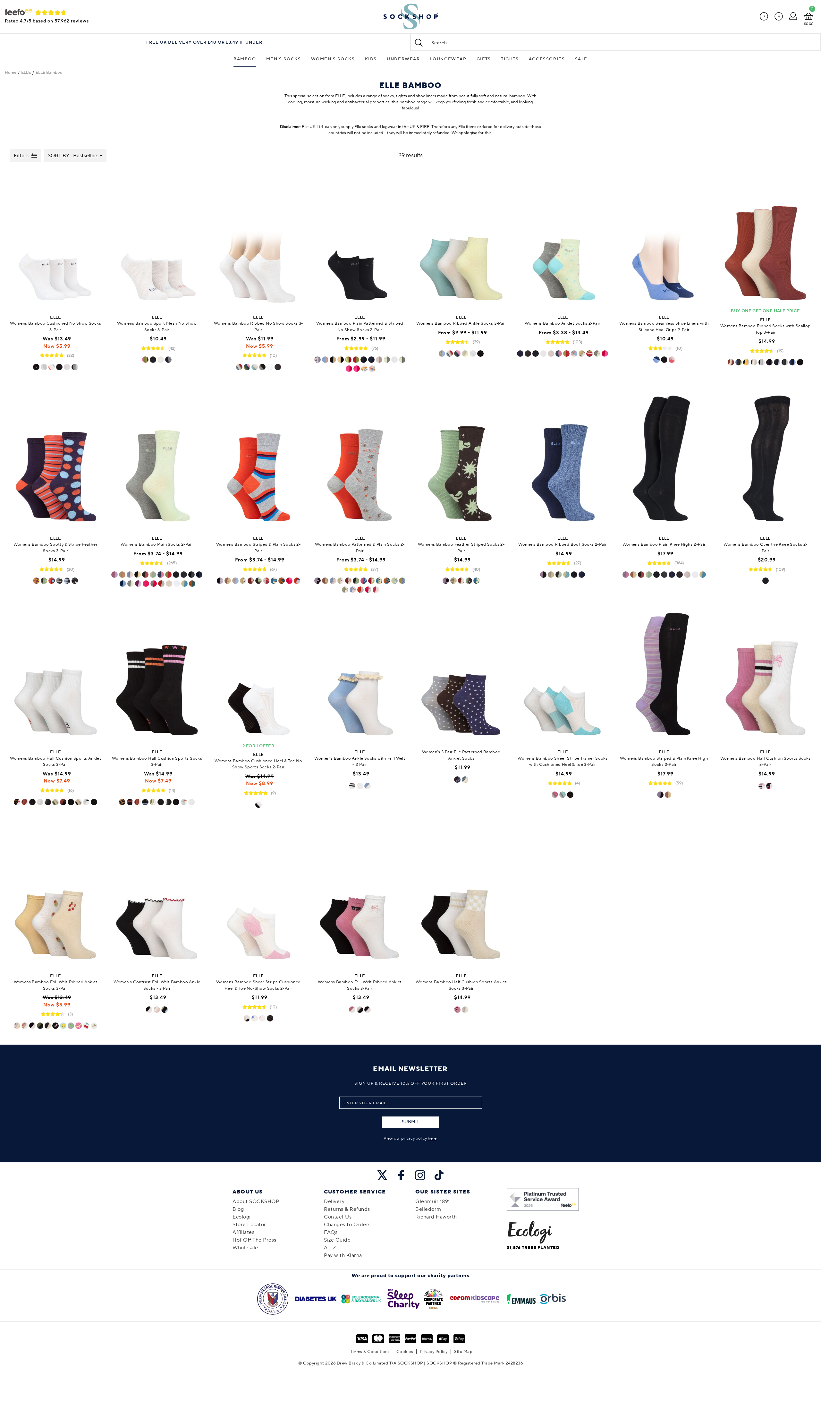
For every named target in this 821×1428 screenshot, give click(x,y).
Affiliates (243, 1232)
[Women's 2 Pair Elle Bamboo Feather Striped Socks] (461, 460)
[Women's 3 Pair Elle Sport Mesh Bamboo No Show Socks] (156, 239)
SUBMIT (410, 1122)
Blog (238, 1209)
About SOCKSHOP (256, 1201)
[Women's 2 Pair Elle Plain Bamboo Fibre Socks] (156, 460)
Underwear (403, 59)
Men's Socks (283, 59)
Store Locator (249, 1224)
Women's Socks (333, 59)
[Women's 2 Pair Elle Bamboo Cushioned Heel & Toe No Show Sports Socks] (258, 674)
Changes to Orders (347, 1224)
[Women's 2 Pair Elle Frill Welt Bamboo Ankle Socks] (359, 674)
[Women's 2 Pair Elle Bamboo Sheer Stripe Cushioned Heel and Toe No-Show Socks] (258, 897)
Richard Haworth (436, 1217)
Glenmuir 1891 (432, 1201)
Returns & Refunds (347, 1209)
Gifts (484, 59)
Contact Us (337, 1217)
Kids (371, 59)
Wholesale (245, 1247)
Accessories (547, 59)
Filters (21, 155)
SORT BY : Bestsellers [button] (73, 155)
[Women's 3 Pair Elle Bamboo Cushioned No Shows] (55, 239)
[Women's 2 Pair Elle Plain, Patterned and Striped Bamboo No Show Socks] (359, 239)
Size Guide (337, 1240)
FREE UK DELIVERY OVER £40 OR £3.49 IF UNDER (204, 42)
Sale (581, 59)
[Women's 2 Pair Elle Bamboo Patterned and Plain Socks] (359, 460)
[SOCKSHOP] (410, 16)
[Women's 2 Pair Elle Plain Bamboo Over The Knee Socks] (765, 460)
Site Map (463, 1351)
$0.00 (808, 23)
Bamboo (244, 59)
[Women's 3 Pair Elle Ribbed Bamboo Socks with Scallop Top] (765, 239)
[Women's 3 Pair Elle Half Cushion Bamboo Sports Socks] (156, 674)
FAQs (330, 1232)
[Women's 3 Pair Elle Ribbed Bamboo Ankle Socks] (461, 239)
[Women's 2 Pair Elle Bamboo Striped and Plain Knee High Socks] (664, 674)
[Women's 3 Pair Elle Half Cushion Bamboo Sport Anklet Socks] (55, 674)
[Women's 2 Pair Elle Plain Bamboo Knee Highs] (664, 460)
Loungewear (448, 59)
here (432, 1138)
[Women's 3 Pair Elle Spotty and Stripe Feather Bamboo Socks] (55, 460)
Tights (510, 59)
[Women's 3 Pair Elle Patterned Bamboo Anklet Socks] (461, 674)
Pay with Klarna (343, 1255)
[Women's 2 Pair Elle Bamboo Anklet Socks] (562, 239)
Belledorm (428, 1209)
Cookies (404, 1351)
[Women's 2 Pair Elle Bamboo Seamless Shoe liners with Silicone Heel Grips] (664, 239)
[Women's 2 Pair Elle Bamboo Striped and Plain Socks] (258, 460)
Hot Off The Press (254, 1240)
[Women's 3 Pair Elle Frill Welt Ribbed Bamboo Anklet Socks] (55, 897)
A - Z (330, 1247)
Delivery (334, 1201)
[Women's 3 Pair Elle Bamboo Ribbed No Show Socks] (258, 239)
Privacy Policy (434, 1351)
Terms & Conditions (370, 1351)
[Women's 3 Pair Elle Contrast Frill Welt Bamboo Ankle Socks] (156, 897)
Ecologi (242, 1217)
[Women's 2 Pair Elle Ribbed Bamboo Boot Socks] (562, 460)
